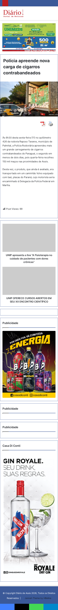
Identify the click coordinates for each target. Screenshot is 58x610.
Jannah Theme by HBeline (38, 598)
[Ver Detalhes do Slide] (29, 364)
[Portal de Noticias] (13, 13)
